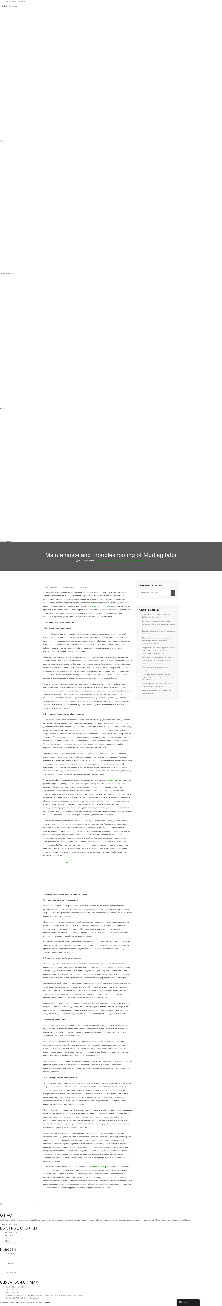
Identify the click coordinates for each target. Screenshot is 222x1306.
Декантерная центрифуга (18, 36)
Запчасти (11, 120)
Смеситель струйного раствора (21, 45)
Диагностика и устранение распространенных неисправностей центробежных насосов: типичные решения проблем (158, 660)
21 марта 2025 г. (68, 587)
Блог (9, 122)
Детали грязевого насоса (18, 109)
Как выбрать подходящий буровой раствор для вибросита (158, 632)
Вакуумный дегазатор (17, 34)
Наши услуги (13, 14)
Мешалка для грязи (15, 56)
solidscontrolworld (51, 587)
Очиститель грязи (15, 25)
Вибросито (12, 23)
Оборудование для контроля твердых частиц (27, 20)
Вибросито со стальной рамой (20, 114)
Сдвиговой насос (15, 53)
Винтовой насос (14, 67)
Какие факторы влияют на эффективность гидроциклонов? (156, 692)
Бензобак (11, 103)
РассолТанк (12, 95)
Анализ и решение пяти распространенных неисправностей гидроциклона (157, 685)
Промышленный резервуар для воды (23, 92)
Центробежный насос (17, 42)
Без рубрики (89, 561)
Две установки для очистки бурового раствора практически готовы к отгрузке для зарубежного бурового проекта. (158, 650)
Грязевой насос (14, 106)
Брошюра (11, 134)
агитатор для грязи (102, 606)
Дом (9, 11)
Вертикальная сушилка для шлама (22, 39)
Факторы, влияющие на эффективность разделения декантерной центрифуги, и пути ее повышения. (158, 676)
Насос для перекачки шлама (19, 70)
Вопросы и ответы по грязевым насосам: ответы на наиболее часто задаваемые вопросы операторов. (158, 624)
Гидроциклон (13, 117)
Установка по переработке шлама (22, 78)
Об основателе (14, 131)
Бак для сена (13, 98)
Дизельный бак (14, 100)
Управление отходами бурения (20, 81)
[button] (111, 141)
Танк (9, 86)
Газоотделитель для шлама (19, 48)
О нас (10, 128)
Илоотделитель (14, 31)
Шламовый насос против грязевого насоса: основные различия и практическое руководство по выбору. (157, 640)
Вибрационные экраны (17, 111)
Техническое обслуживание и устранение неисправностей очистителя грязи (156, 668)
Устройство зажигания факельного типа (24, 50)
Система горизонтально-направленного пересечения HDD (32, 75)
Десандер (12, 28)
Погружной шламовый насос (19, 59)
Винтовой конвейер (16, 64)
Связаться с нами (15, 136)
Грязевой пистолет (16, 61)
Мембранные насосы (16, 73)
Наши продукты (14, 17)
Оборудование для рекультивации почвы (24, 84)
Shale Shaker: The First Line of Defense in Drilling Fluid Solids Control (156, 615)
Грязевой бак (13, 89)
